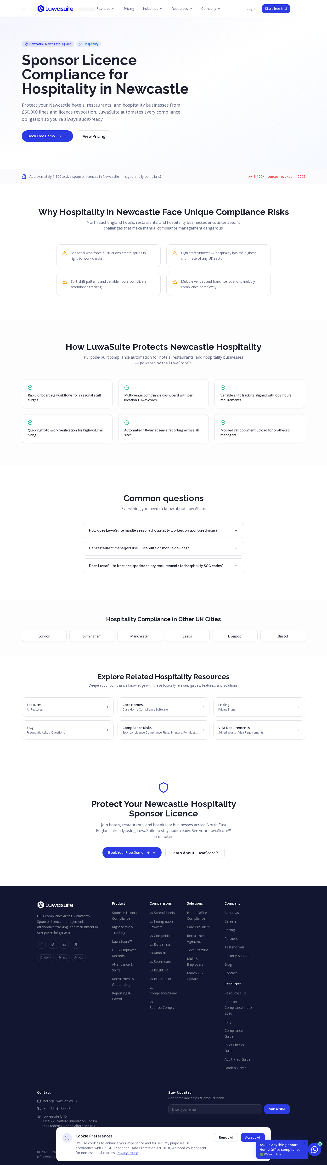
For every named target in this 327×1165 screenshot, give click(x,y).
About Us (232, 912)
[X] (76, 944)
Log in (251, 8)
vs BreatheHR (160, 978)
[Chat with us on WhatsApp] (314, 1149)
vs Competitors (161, 935)
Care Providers (198, 927)
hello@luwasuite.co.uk (60, 1101)
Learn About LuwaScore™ (195, 852)
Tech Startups (198, 950)
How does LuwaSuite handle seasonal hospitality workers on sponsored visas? (153, 530)
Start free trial (276, 8)
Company (208, 8)
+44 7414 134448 (56, 1108)
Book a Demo (236, 1068)
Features (103, 8)
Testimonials (234, 947)
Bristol (283, 636)
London (44, 636)
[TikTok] (53, 944)
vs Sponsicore (160, 961)
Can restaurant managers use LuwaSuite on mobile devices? (139, 548)
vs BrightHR (159, 970)
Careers (231, 921)
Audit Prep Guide (237, 1059)
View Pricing (94, 136)
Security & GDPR (238, 955)
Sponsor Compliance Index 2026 (238, 1007)
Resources (180, 8)
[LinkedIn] (64, 944)
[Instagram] (41, 944)
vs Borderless (160, 944)
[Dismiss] (304, 1143)
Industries (150, 8)
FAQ (228, 1022)
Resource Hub (235, 993)
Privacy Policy (127, 1152)
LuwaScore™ (122, 941)
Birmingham (91, 636)
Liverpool (235, 636)
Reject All (226, 1137)
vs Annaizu (158, 953)
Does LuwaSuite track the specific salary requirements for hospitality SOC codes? (156, 566)
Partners (231, 938)
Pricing (129, 8)
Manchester (139, 636)
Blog (228, 964)
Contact (231, 973)
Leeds (187, 636)
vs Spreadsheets (162, 912)
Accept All (252, 1137)
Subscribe (277, 1109)
